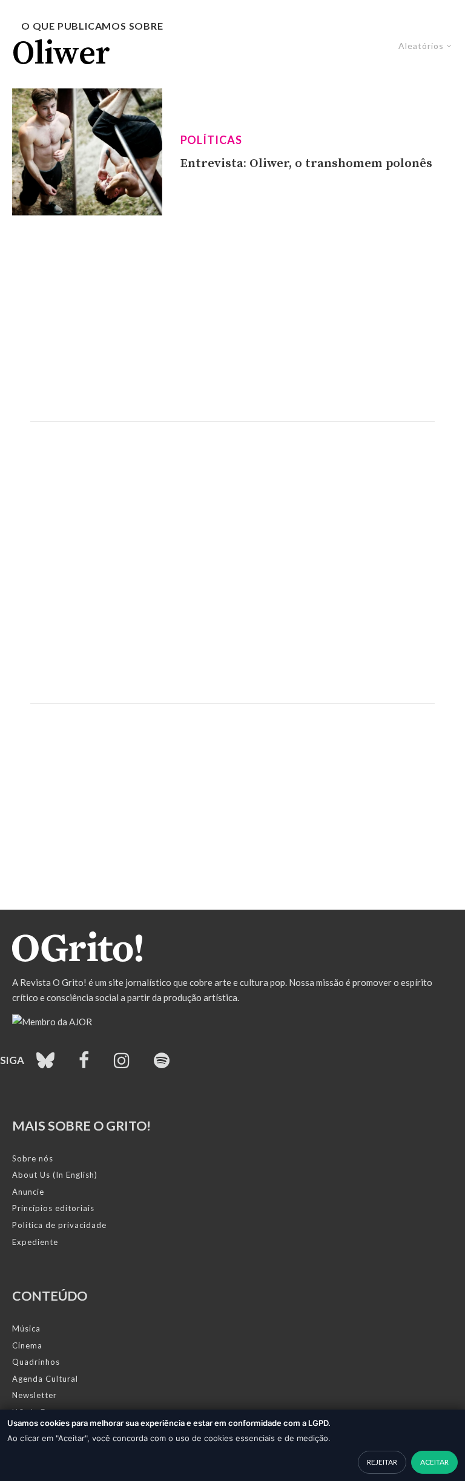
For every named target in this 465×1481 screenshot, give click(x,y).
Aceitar (434, 1461)
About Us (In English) (54, 1175)
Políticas (211, 139)
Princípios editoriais (53, 1208)
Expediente (35, 1242)
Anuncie (28, 1192)
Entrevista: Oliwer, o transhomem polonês (306, 163)
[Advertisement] (232, 318)
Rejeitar (382, 1461)
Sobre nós (32, 1158)
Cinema (27, 1345)
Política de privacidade (59, 1225)
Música (26, 1328)
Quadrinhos (36, 1362)
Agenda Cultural (45, 1379)
